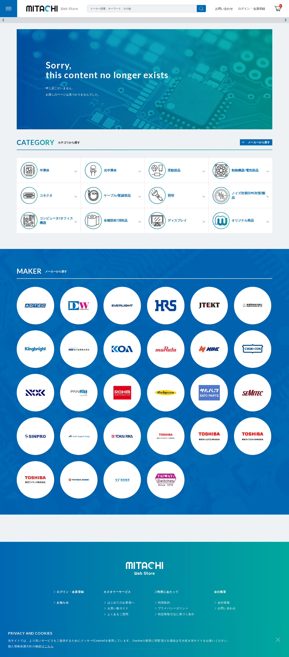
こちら (49, 646)
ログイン (244, 8)
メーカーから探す (259, 142)
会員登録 (259, 8)
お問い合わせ (224, 8)
